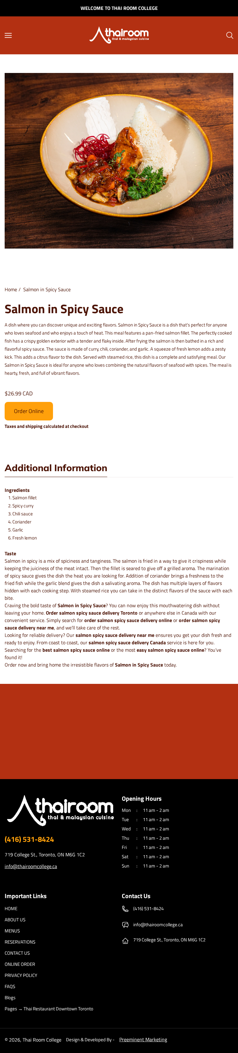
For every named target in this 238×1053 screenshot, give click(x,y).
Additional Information (56, 468)
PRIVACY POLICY (21, 975)
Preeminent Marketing (143, 1039)
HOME (11, 909)
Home (11, 289)
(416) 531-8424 (29, 839)
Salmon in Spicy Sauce (47, 289)
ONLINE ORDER (20, 964)
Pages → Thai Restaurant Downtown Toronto (49, 1009)
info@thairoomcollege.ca (31, 866)
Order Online (29, 411)
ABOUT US (15, 920)
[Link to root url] (119, 35)
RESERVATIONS (20, 942)
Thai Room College (42, 1039)
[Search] (229, 35)
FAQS (10, 986)
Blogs (10, 998)
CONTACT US (17, 953)
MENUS (12, 931)
